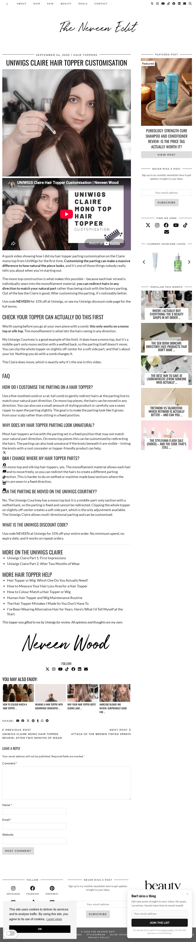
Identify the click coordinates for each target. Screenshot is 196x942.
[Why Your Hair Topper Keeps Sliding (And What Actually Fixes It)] (82, 693)
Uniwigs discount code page (99, 301)
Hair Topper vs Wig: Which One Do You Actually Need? (47, 580)
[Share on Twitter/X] (28, 721)
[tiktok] (185, 225)
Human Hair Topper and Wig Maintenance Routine (44, 598)
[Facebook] (4, 465)
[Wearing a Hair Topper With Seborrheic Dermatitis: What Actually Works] (50, 693)
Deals (83, 3)
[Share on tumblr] (38, 721)
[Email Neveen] (4, 489)
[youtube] (176, 225)
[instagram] (157, 225)
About (21, 3)
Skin (50, 3)
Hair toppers (85, 54)
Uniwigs (57, 301)
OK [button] (40, 929)
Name (7, 805)
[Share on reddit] (47, 721)
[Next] (189, 262)
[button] (190, 3)
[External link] (4, 483)
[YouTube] (4, 471)
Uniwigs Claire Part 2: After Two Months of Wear (43, 564)
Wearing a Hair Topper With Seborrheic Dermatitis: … (49, 706)
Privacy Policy (99, 937)
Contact (101, 3)
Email (6, 819)
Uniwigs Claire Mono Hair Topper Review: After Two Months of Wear (32, 733)
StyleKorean (96, 934)
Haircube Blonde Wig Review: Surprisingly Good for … (113, 708)
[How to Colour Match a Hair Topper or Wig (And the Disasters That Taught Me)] (18, 693)
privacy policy (167, 930)
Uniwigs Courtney (21, 339)
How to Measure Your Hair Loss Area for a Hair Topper (47, 586)
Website (7, 834)
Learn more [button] (54, 919)
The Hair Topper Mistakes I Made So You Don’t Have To (48, 603)
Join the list (160, 922)
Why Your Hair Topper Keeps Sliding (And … (81, 706)
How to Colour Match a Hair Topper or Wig (39, 592)
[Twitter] (152, 3)
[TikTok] (4, 477)
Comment (9, 763)
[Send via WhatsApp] (42, 721)
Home (8, 3)
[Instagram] (4, 459)
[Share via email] (17, 721)
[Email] (184, 3)
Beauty (66, 3)
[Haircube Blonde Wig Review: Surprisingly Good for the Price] (115, 693)
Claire (13, 362)
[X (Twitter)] (4, 452)
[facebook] (166, 225)
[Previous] (144, 262)
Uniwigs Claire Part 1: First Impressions (36, 558)
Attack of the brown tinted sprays (101, 732)
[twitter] (148, 225)
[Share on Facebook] (23, 721)
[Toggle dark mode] (10, 933)
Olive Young (119, 934)
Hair (36, 3)
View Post (167, 154)
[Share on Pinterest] (33, 721)
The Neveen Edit (98, 26)
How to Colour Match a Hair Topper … (15, 706)
